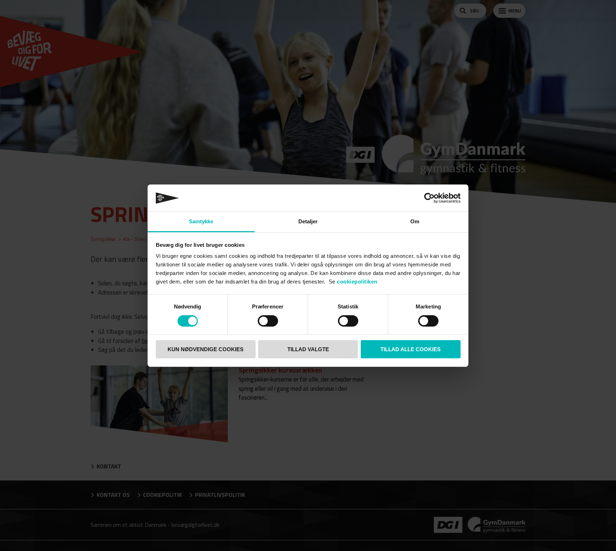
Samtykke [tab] (201, 221)
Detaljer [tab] (308, 221)
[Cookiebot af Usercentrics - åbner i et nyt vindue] (429, 198)
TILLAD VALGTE (308, 349)
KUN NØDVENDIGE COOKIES (205, 349)
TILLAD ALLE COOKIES (410, 349)
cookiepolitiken (357, 282)
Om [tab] (414, 221)
